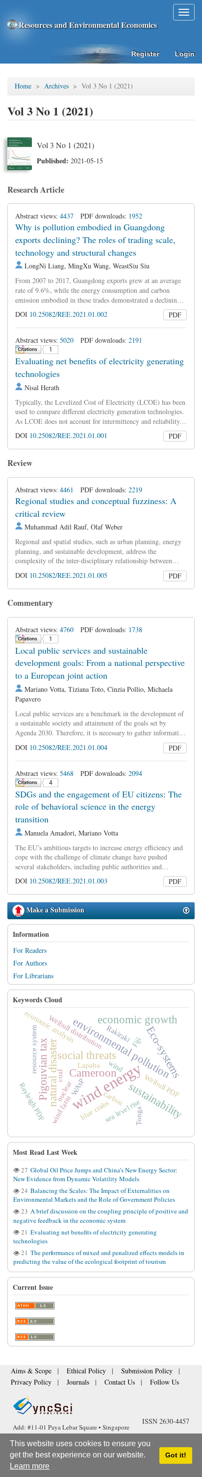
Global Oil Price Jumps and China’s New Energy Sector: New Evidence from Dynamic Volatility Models (95, 1174)
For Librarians (33, 975)
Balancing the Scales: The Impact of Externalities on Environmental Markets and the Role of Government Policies (94, 1195)
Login (185, 54)
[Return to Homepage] (101, 1405)
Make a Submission (54, 909)
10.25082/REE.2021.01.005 (68, 575)
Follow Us (140, 1383)
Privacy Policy (27, 1383)
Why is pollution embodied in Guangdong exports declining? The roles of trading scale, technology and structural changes (95, 239)
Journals (67, 1383)
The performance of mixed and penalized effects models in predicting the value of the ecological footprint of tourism (98, 1257)
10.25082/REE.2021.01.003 (68, 880)
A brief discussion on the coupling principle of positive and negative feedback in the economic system (100, 1215)
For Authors (30, 963)
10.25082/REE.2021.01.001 (68, 435)
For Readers (30, 950)
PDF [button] (175, 314)
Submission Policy (124, 1374)
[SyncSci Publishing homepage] (13, 24)
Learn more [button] (30, 1466)
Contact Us (103, 1383)
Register (145, 54)
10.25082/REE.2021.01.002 (68, 314)
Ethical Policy (73, 1374)
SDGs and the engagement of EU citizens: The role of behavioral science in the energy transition (98, 806)
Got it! (175, 1455)
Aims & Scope (27, 1374)
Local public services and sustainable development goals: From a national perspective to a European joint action (100, 662)
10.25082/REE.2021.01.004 (68, 747)
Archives (56, 85)
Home (23, 85)
